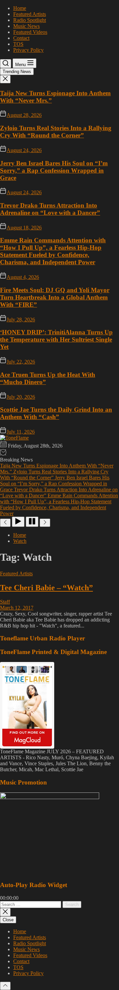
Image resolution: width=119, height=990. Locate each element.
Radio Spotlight (29, 20)
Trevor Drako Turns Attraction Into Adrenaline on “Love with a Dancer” (50, 209)
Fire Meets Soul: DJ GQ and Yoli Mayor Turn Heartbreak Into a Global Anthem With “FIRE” (54, 297)
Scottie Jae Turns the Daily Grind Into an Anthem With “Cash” (56, 413)
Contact (21, 38)
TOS (18, 44)
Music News (26, 26)
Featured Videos (30, 32)
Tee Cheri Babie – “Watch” (46, 587)
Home (19, 8)
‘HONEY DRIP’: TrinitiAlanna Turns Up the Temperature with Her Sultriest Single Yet (56, 339)
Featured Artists (29, 14)
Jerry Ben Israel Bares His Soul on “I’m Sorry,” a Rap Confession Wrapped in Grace (54, 170)
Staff (5, 602)
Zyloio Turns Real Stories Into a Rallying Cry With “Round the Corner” (55, 131)
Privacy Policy (28, 50)
